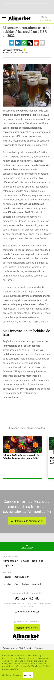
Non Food (38, 560)
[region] (27, 665)
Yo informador (26, 648)
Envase (25, 560)
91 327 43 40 (27, 598)
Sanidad (36, 584)
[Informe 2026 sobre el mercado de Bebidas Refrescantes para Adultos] (22, 457)
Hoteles (7, 576)
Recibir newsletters (27, 627)
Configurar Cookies (11, 675)
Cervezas (7, 50)
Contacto (39, 648)
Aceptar (28, 675)
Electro (25, 584)
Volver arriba (27, 548)
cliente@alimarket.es (27, 611)
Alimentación (10, 560)
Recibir (45, 19)
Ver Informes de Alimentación (27, 521)
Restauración (21, 576)
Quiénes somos (10, 648)
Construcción (10, 584)
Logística (8, 565)
